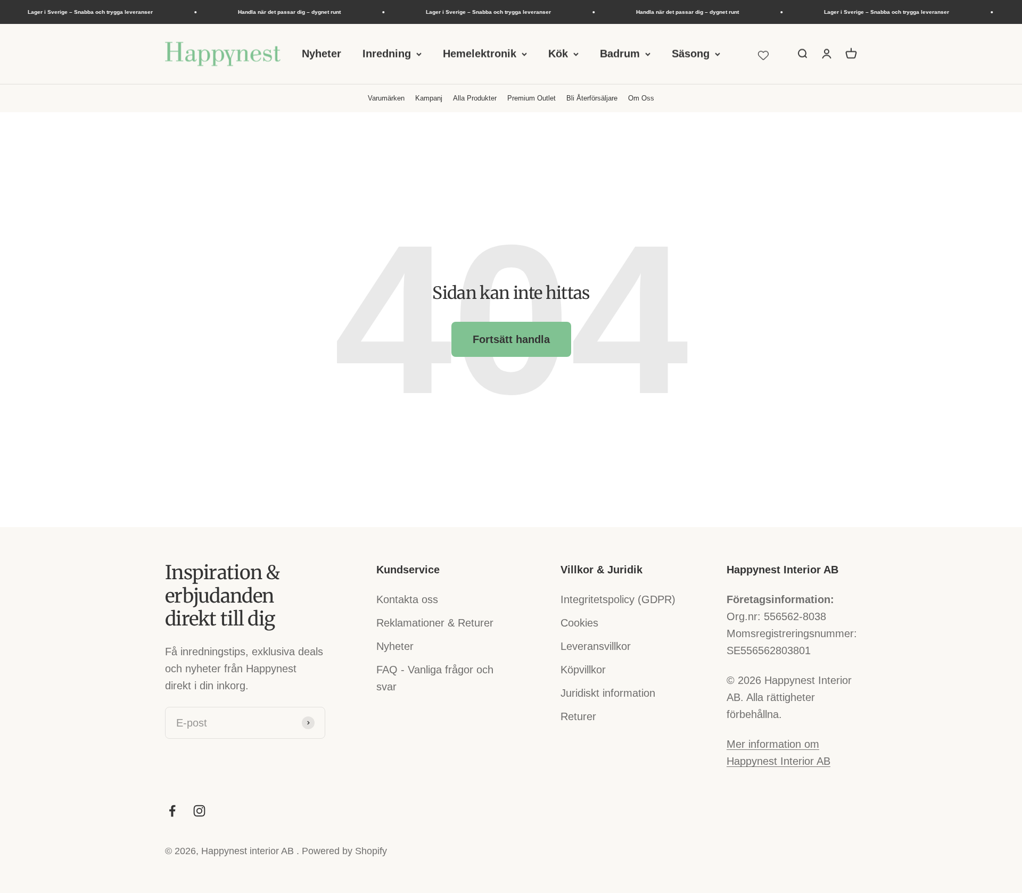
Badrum (620, 54)
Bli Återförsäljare (591, 98)
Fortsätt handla (511, 339)
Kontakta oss (407, 599)
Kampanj (428, 98)
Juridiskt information (608, 693)
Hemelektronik (479, 54)
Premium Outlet (531, 98)
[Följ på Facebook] (172, 811)
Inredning (386, 54)
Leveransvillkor (596, 646)
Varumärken (386, 98)
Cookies (579, 623)
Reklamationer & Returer (434, 623)
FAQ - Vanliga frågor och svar (434, 678)
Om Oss (641, 98)
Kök (558, 54)
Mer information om (773, 744)
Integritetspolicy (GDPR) (618, 599)
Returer (578, 716)
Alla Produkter (475, 98)
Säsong (691, 54)
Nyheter (321, 54)
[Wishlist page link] (763, 53)
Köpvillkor (583, 669)
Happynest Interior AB (778, 761)
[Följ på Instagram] (199, 811)
